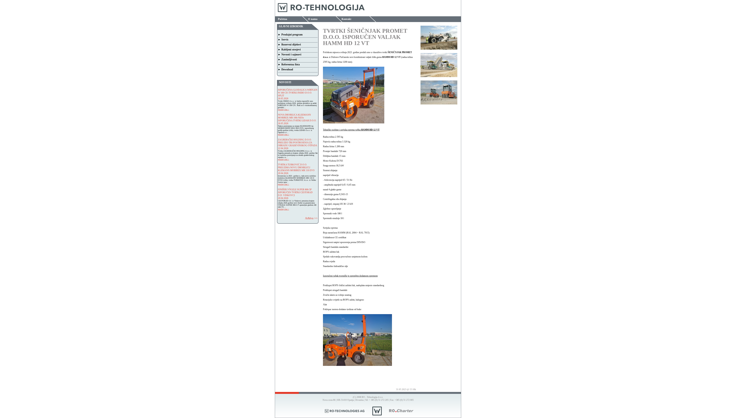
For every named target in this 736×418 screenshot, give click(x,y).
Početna (282, 19)
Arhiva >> (311, 218)
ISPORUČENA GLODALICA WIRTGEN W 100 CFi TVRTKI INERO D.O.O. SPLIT (297, 93)
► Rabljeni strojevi (289, 49)
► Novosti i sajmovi (289, 54)
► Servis (283, 39)
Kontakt (346, 19)
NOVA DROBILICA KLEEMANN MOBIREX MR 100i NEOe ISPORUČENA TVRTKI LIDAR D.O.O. (297, 117)
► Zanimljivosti (287, 59)
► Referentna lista (289, 64)
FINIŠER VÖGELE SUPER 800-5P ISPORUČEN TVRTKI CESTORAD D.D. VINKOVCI (295, 192)
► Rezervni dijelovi (289, 44)
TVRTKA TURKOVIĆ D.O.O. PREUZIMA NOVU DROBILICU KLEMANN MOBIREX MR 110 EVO (296, 167)
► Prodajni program (290, 34)
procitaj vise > (283, 109)
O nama (312, 19)
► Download (285, 69)
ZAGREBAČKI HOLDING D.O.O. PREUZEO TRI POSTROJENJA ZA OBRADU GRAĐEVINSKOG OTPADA (297, 142)
